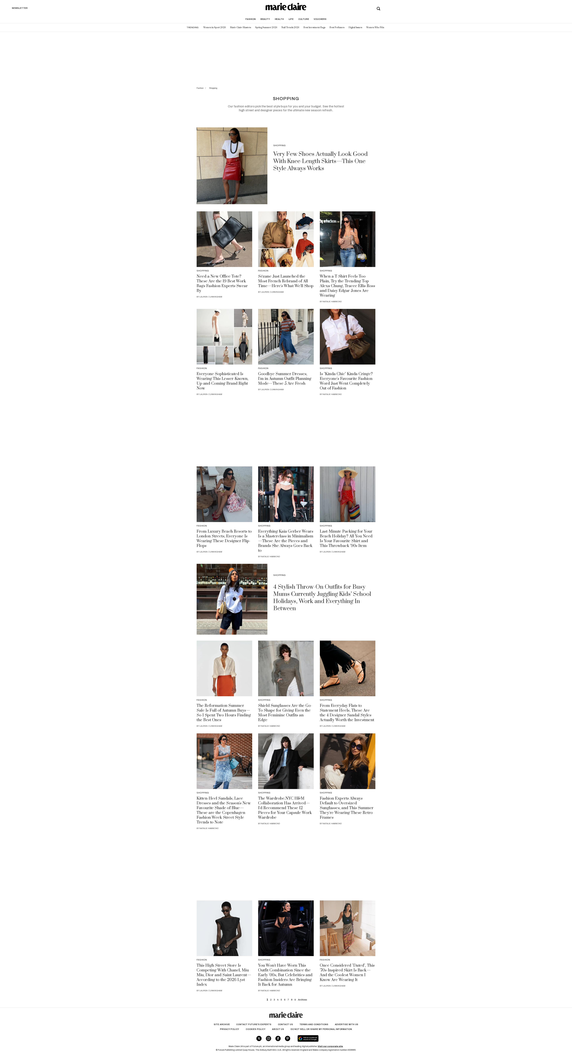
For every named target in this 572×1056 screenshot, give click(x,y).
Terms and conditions (314, 1024)
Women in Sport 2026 (214, 27)
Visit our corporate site (330, 1046)
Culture (303, 19)
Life (291, 19)
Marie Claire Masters (240, 27)
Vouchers (320, 19)
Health (279, 19)
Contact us (285, 1024)
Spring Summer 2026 (266, 27)
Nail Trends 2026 (290, 27)
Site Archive (222, 1024)
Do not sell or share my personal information (321, 1029)
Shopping (213, 88)
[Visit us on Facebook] (278, 1038)
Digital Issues (355, 27)
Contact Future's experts (253, 1024)
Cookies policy (255, 1029)
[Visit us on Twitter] (259, 1038)
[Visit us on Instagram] (268, 1038)
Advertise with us (346, 1024)
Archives (302, 999)
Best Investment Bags (314, 27)
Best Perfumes (336, 27)
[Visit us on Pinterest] (287, 1038)
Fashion (250, 19)
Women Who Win (375, 27)
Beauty (265, 19)
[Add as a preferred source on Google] (326, 1038)
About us (278, 1029)
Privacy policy (229, 1029)
